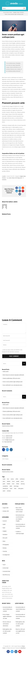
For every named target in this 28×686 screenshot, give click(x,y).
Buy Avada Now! (8, 441)
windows (9, 490)
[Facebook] (3, 449)
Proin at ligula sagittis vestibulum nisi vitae (7, 616)
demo (4, 481)
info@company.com (9, 439)
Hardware (5, 534)
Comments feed (6, 571)
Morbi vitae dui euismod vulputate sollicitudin (13, 375)
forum (13, 481)
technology (17, 177)
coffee (16, 479)
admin (4, 176)
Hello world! (5, 371)
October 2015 (6, 511)
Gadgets (21, 176)
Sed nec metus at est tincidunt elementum (7, 623)
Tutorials (4, 177)
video (15, 488)
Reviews (5, 548)
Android (5, 521)
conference (22, 479)
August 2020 (5, 507)
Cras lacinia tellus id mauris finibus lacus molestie (20, 526)
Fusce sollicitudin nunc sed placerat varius (12, 385)
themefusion (5, 488)
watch (21, 177)
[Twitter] (7, 449)
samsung (22, 483)
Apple (4, 524)
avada (10, 177)
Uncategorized (6, 554)
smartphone (5, 486)
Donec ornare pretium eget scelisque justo (12, 381)
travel (11, 488)
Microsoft (5, 538)
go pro (22, 481)
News (25, 176)
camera (12, 479)
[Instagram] (11, 449)
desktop (8, 481)
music (13, 483)
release (13, 177)
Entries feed (5, 568)
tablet (11, 486)
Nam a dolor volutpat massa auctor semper (19, 509)
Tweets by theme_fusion (7, 426)
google (17, 481)
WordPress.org (6, 574)
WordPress (23, 648)
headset (8, 483)
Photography (6, 544)
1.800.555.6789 (9, 436)
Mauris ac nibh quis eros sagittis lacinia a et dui (20, 631)
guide (4, 483)
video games (20, 488)
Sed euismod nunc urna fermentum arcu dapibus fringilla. (20, 518)
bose (8, 479)
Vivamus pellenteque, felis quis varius (11, 378)
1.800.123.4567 (9, 437)
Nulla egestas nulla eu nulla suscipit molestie (7, 631)
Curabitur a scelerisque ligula (20, 532)
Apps (4, 527)
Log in (4, 564)
